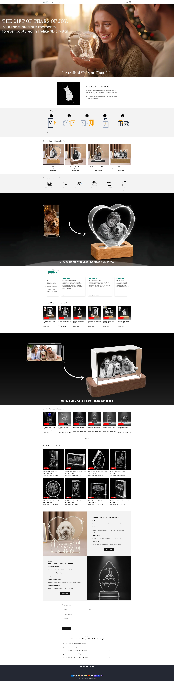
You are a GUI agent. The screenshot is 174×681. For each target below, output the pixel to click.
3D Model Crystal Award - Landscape (96, 500)
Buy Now (53, 170)
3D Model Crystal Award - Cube (50, 471)
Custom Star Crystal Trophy (79, 427)
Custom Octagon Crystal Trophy (123, 428)
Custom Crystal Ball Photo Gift (64, 321)
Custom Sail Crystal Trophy (109, 427)
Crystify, (82, 678)
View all (87, 438)
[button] (54, 2)
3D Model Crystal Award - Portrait (117, 471)
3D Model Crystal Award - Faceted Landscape (75, 471)
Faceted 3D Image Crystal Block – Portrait (123, 322)
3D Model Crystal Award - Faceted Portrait (119, 500)
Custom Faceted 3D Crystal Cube (49, 322)
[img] (87, 272)
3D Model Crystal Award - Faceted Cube (74, 500)
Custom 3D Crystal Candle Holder (78, 322)
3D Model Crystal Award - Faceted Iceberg (97, 471)
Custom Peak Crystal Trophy (94, 427)
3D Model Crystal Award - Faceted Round (52, 500)
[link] (51, 122)
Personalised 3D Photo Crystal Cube (94, 322)
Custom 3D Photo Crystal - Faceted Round (108, 322)
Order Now (75, 170)
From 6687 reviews (53, 273)
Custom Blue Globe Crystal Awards (49, 428)
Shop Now (98, 170)
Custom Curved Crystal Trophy (63, 428)
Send (66, 628)
